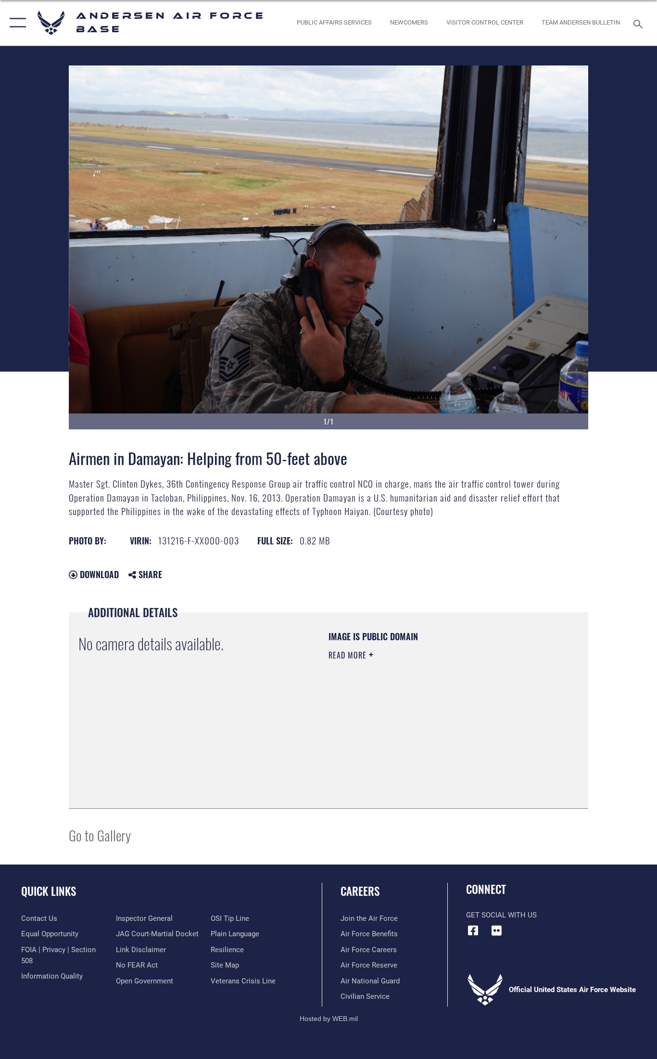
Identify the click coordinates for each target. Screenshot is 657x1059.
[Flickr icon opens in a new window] (497, 930)
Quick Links (48, 891)
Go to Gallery (100, 835)
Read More (348, 655)
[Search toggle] (640, 23)
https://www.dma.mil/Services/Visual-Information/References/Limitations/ (441, 729)
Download (98, 574)
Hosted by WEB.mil (329, 1018)
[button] (15, 23)
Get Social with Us (501, 915)
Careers (360, 891)
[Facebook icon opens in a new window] (473, 930)
